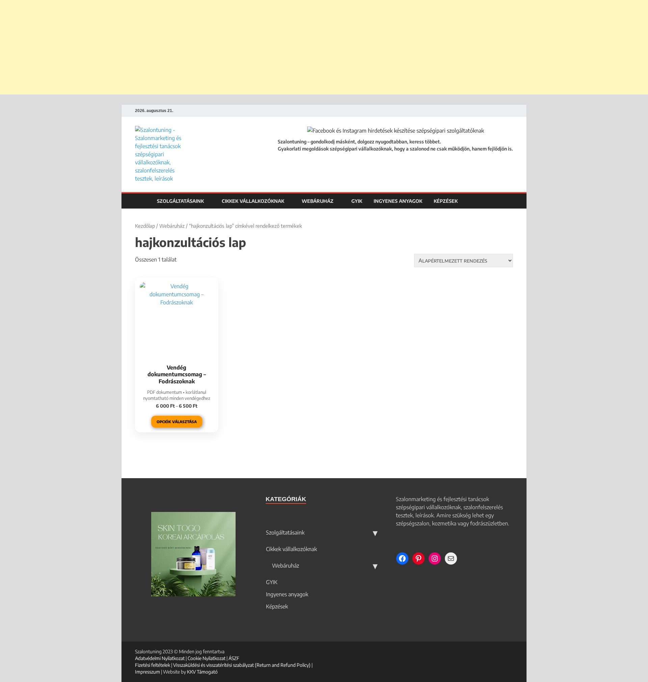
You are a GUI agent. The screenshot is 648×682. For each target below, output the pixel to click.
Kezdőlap (145, 226)
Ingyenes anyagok (398, 201)
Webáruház (316, 201)
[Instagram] (511, 110)
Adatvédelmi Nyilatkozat (160, 658)
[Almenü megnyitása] (375, 532)
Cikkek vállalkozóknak (253, 201)
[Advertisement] (324, 47)
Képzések (446, 201)
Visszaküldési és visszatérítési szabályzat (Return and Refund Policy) (241, 665)
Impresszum (147, 672)
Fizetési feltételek (152, 665)
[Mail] (451, 558)
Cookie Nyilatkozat (206, 658)
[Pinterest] (502, 110)
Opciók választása (177, 421)
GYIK (356, 201)
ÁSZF (233, 658)
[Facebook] (494, 110)
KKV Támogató (202, 672)
